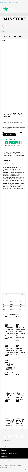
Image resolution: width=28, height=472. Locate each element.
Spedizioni (3, 454)
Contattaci (3, 452)
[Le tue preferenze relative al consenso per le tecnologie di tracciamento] (25, 469)
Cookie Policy (4, 457)
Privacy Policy (4, 456)
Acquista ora (9, 134)
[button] (14, 14)
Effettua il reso (4, 450)
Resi (2, 449)
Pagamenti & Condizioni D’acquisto (9, 453)
